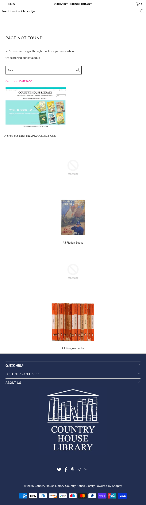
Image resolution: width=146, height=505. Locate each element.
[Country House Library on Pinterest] (73, 469)
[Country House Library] (73, 4)
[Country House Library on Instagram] (80, 469)
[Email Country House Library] (86, 469)
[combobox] (73, 11)
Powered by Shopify (108, 486)
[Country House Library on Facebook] (66, 469)
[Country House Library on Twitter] (59, 469)
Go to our (19, 81)
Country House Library (49, 486)
